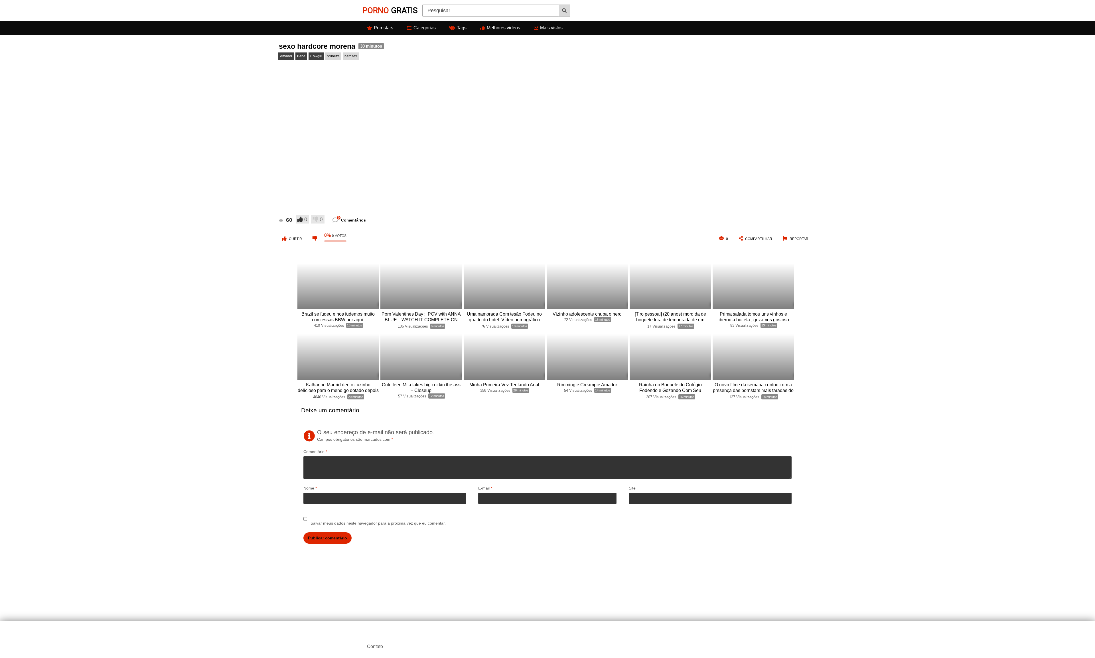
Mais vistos (551, 27)
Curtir (295, 239)
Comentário (315, 451)
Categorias (424, 27)
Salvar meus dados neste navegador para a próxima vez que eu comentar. (378, 523)
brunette (333, 56)
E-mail (485, 488)
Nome (310, 488)
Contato (375, 646)
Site (632, 488)
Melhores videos (503, 27)
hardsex (350, 56)
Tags (462, 27)
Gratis (390, 10)
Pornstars (383, 27)
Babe (301, 56)
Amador (286, 56)
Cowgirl (316, 56)
